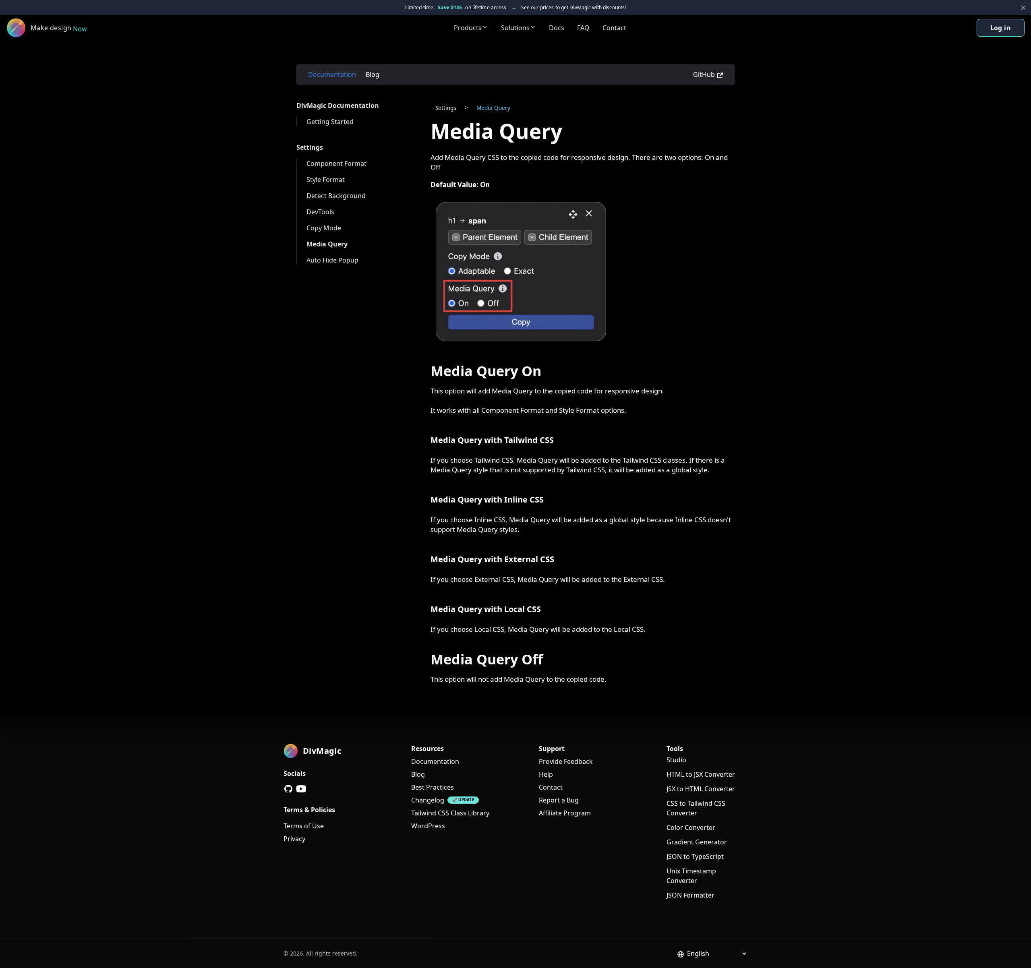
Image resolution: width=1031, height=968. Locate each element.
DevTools (320, 211)
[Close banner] (1023, 7)
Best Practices (432, 787)
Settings (309, 147)
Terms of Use (304, 825)
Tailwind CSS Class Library (450, 813)
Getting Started (330, 121)
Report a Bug (559, 800)
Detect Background (336, 195)
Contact (614, 27)
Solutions (515, 27)
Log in (1000, 27)
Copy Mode (323, 227)
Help (546, 774)
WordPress (428, 825)
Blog (372, 74)
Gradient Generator (697, 842)
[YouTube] (301, 788)
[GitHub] (288, 789)
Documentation (332, 74)
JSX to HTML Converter (701, 788)
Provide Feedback (566, 761)
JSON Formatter (690, 895)
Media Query (327, 244)
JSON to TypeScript (695, 856)
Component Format (336, 163)
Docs (556, 27)
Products (468, 27)
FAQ (583, 27)
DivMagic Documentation (337, 105)
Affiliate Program (565, 813)
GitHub (704, 74)
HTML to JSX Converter (701, 774)
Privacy (294, 838)
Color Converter (691, 827)
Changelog (427, 800)
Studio (676, 759)
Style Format (325, 179)
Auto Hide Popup (332, 260)
